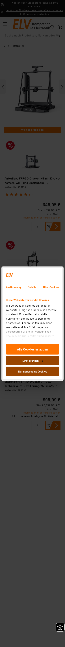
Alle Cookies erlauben (32, 349)
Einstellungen (30, 360)
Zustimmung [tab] (13, 287)
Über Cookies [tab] (51, 287)
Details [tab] (32, 287)
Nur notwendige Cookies (32, 371)
